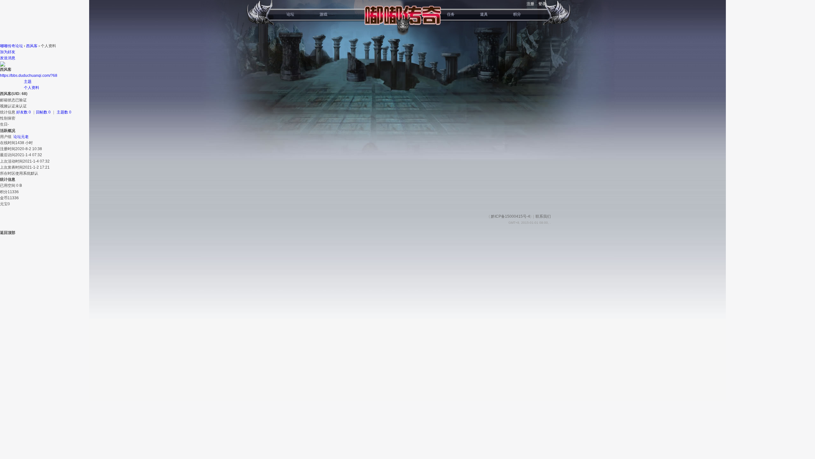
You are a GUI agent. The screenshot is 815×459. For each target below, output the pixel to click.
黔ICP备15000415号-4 (510, 216)
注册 (530, 4)
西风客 (32, 46)
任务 (451, 14)
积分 (517, 14)
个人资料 (31, 87)
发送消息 (7, 58)
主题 (28, 81)
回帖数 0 (43, 112)
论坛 (290, 14)
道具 (484, 14)
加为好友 (7, 52)
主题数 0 (64, 112)
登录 (542, 4)
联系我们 (543, 216)
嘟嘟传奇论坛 (11, 46)
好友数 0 (23, 112)
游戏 (323, 14)
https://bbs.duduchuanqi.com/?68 (28, 75)
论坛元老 (21, 137)
